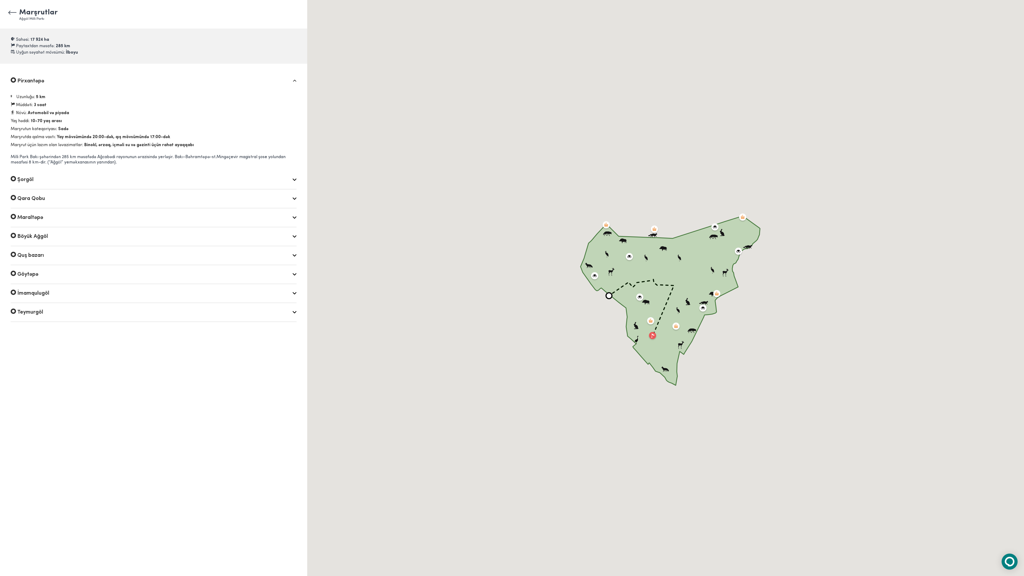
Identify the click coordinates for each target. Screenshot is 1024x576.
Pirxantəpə (30, 81)
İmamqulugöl (32, 293)
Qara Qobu (30, 198)
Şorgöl (25, 179)
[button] (609, 296)
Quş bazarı (30, 255)
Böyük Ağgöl (32, 236)
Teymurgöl (29, 312)
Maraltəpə (29, 217)
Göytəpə (27, 274)
